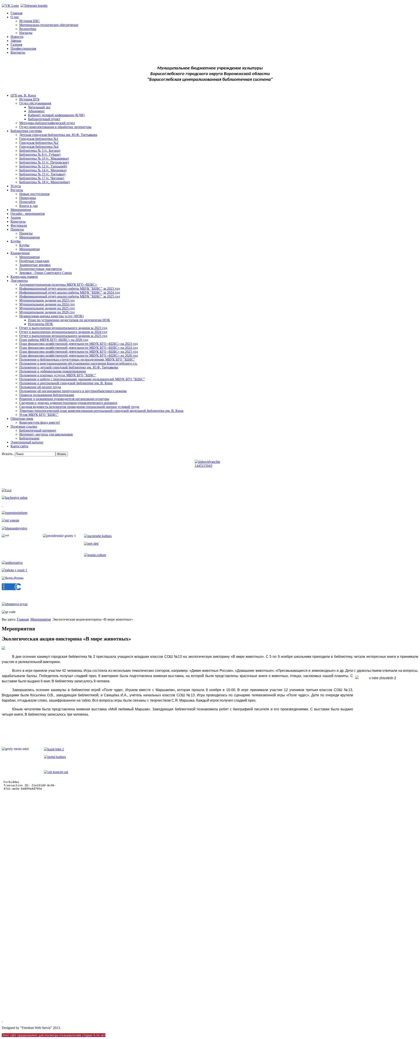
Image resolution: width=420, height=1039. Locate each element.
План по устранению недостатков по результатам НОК (69, 320)
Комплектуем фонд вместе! (39, 422)
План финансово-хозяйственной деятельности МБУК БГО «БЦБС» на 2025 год (78, 351)
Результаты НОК (40, 324)
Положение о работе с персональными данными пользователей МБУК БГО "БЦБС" (82, 379)
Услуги (15, 186)
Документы (19, 280)
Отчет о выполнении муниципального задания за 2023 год (63, 328)
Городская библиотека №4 (38, 146)
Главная (16, 13)
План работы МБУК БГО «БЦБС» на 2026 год (53, 340)
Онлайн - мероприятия (27, 213)
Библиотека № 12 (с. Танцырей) (43, 166)
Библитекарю (29, 438)
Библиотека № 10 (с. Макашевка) (44, 158)
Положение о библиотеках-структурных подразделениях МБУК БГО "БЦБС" (77, 359)
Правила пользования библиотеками (46, 395)
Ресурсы (16, 190)
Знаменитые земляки (35, 265)
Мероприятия (20, 210)
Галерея (16, 44)
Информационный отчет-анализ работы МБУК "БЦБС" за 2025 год (69, 296)
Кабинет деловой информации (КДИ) (56, 115)
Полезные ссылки (23, 426)
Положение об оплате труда (40, 387)
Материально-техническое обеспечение (48, 25)
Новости (16, 37)
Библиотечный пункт (44, 119)
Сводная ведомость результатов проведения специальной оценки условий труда (79, 407)
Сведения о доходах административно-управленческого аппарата (68, 403)
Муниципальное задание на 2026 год (47, 312)
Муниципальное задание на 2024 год (47, 304)
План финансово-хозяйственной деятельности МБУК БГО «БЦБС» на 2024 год (78, 347)
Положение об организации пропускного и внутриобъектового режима (73, 391)
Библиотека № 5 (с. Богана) (39, 150)
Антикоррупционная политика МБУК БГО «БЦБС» (58, 284)
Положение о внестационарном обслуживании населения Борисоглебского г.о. (78, 363)
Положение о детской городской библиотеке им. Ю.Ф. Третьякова (68, 367)
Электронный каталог (27, 442)
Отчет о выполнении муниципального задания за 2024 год (63, 332)
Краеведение (20, 253)
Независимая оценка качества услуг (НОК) (51, 316)
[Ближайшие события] (2, 1020)
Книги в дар (28, 206)
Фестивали (18, 225)
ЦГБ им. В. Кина (23, 95)
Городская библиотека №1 (38, 139)
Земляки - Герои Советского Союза (45, 273)
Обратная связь (21, 418)
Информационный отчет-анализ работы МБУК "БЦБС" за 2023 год (69, 288)
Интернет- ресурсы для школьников (46, 434)
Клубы (15, 241)
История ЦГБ (29, 99)
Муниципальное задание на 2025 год (47, 308)
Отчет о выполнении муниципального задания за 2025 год (63, 336)
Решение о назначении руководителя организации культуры (64, 399)
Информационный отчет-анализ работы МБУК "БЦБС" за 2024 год (69, 292)
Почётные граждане (34, 261)
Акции (15, 217)
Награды (25, 33)
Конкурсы (18, 221)
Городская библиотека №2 (38, 143)
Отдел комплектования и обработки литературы (55, 127)
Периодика (27, 198)
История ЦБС (29, 21)
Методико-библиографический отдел (47, 123)
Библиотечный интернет (37, 430)
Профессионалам (23, 48)
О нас (14, 17)
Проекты (17, 229)
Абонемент (36, 111)
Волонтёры (27, 29)
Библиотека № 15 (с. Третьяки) (42, 174)
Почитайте (27, 202)
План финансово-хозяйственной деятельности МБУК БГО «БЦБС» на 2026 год (78, 355)
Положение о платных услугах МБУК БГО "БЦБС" (57, 375)
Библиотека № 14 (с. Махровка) (42, 170)
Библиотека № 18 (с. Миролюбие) (44, 182)
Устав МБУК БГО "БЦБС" (38, 414)
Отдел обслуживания (35, 103)
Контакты (17, 52)
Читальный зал (39, 107)
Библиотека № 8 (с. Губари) (39, 154)
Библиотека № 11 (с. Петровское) (44, 162)
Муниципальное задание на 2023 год (47, 300)
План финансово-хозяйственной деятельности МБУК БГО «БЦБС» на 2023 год (78, 344)
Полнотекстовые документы (40, 269)
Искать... (8, 454)
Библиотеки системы (26, 131)
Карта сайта (19, 446)
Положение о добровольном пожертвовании (52, 371)
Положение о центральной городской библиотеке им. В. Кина (65, 383)
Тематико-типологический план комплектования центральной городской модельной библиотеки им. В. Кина (101, 411)
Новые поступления (34, 194)
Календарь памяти (24, 277)
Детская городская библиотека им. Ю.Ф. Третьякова (58, 135)
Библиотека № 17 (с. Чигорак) (41, 178)
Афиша (15, 40)
